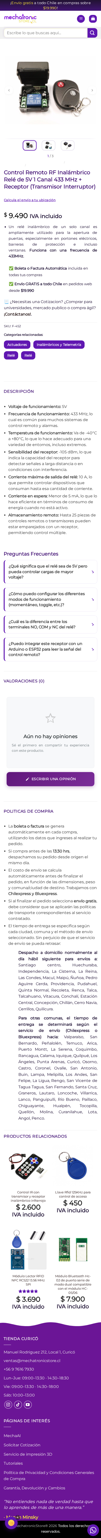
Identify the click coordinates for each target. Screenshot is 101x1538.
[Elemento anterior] (9, 90)
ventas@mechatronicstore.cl (32, 1360)
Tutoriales (13, 1463)
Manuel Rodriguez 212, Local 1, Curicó (39, 1352)
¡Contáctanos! (17, 314)
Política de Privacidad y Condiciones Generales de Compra (49, 1475)
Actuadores (17, 344)
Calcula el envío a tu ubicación (30, 200)
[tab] (30, 145)
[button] (81, 19)
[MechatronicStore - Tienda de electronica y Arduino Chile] (21, 19)
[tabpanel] (50, 90)
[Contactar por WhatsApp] (93, 1530)
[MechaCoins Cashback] (11, 1522)
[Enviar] (92, 33)
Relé (30, 165)
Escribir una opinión (54, 779)
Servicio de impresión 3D (28, 1454)
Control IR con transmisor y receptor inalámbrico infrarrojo (28, 1196)
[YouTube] (28, 1405)
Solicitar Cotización (22, 1445)
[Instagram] (8, 1405)
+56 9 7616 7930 (19, 1369)
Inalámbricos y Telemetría (59, 344)
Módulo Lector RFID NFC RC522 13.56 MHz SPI (28, 1280)
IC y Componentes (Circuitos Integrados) (33, 162)
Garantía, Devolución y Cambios (34, 1488)
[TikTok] (18, 1405)
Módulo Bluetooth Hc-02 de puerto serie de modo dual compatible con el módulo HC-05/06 (72, 1284)
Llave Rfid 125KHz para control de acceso (73, 1194)
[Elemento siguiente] (92, 90)
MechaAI (12, 1435)
